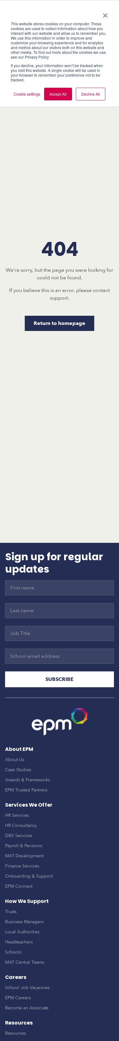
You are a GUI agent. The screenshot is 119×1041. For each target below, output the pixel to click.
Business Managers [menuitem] (24, 922)
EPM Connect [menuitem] (18, 886)
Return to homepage (59, 323)
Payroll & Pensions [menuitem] (23, 846)
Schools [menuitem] (13, 952)
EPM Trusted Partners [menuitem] (26, 790)
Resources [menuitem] (15, 1033)
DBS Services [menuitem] (18, 836)
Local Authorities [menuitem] (22, 932)
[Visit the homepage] (59, 722)
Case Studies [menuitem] (18, 770)
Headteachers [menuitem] (19, 942)
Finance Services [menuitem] (22, 866)
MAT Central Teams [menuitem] (24, 962)
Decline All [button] (90, 94)
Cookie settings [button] (27, 94)
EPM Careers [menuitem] (18, 998)
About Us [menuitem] (14, 760)
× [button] (105, 13)
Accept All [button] (58, 94)
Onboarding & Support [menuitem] (29, 876)
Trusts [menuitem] (11, 912)
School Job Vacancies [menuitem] (27, 988)
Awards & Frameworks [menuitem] (27, 780)
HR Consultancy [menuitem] (21, 825)
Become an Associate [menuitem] (27, 1008)
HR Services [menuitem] (17, 815)
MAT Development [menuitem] (24, 856)
